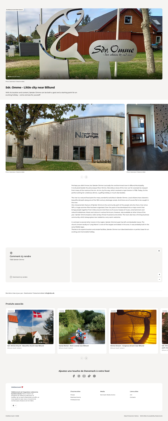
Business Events (76, 397)
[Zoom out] (159, 279)
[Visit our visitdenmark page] (84, 376)
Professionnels (75, 400)
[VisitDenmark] (17, 387)
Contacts (133, 397)
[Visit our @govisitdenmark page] (89, 376)
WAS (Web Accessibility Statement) (151, 416)
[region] (116, 264)
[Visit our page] (78, 376)
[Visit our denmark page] (73, 376)
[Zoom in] (159, 274)
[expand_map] (159, 251)
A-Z (131, 395)
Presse (73, 395)
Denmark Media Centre (107, 395)
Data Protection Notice (131, 416)
